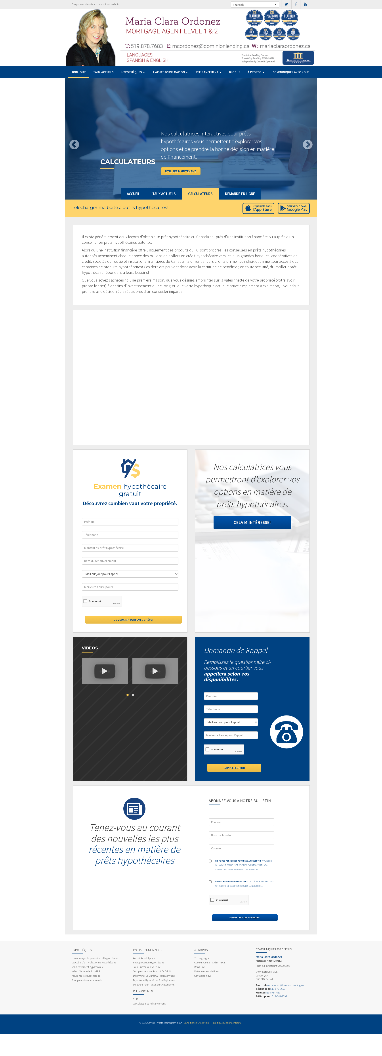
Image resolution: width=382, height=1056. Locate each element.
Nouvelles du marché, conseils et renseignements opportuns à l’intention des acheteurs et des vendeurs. (243, 865)
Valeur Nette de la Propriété (86, 971)
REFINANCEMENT (207, 72)
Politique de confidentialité (227, 1022)
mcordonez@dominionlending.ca (285, 985)
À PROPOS (255, 72)
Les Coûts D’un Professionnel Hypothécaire (94, 962)
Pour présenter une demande (87, 980)
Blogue (234, 72)
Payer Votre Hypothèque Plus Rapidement (154, 980)
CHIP (135, 999)
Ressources (199, 966)
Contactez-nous (202, 975)
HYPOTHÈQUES (132, 72)
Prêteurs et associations (206, 971)
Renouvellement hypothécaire (87, 966)
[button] (84, 139)
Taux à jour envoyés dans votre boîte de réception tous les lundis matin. (244, 883)
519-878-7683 (277, 988)
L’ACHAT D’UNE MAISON (169, 72)
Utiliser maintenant (180, 171)
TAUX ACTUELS (103, 72)
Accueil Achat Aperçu (144, 958)
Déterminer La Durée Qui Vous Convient (154, 975)
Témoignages (201, 958)
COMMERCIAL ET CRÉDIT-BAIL (209, 962)
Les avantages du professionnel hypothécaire (95, 958)
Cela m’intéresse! (252, 522)
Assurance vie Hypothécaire (86, 975)
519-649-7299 (279, 996)
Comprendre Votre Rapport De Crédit (152, 971)
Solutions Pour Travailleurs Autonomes (153, 984)
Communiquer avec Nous (291, 72)
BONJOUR (79, 72)
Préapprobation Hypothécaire (148, 962)
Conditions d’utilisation (196, 1022)
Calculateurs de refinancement (149, 1003)
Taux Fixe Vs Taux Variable (146, 966)
